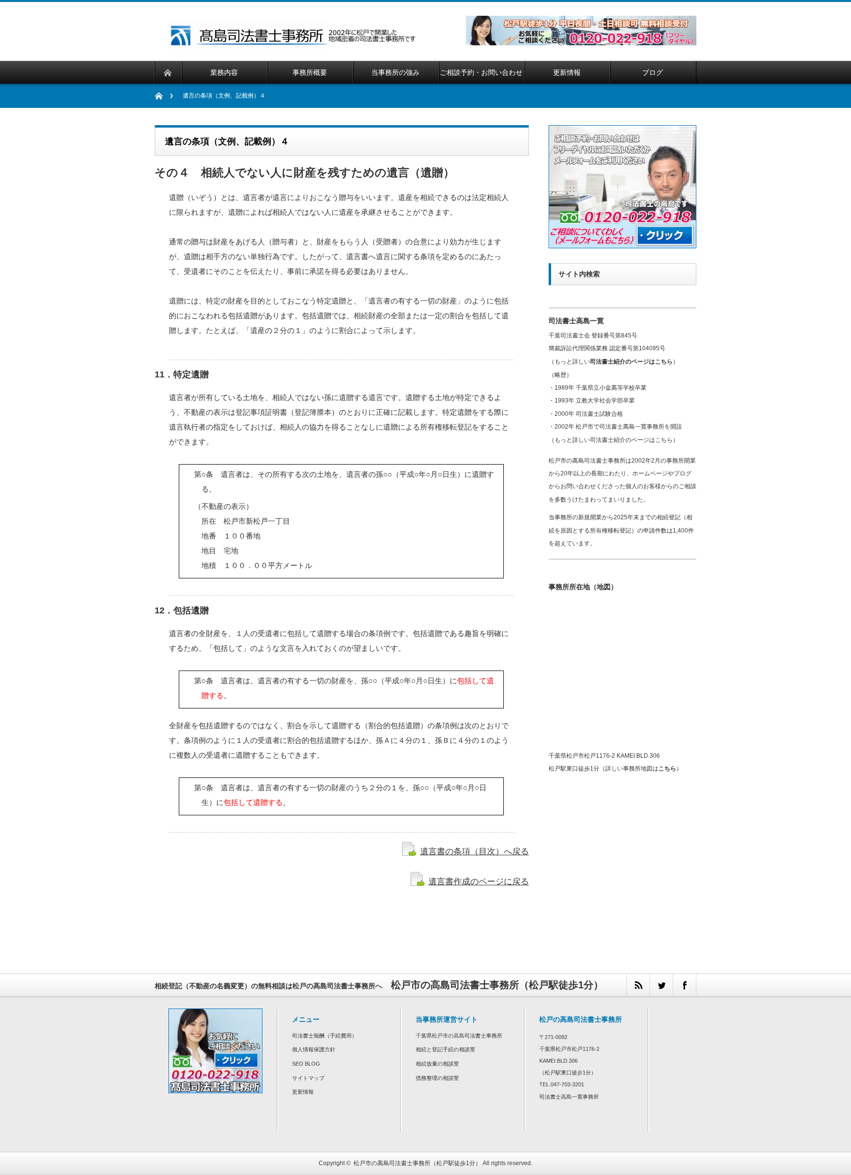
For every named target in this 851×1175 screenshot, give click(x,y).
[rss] (638, 985)
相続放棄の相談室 (437, 1064)
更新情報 (303, 1092)
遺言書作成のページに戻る (478, 881)
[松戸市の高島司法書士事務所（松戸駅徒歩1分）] (294, 45)
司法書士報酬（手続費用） (324, 1036)
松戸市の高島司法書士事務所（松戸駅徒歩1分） (417, 1163)
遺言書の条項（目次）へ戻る (474, 851)
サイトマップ (308, 1078)
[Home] (164, 96)
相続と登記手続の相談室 (445, 1049)
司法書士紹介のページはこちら (631, 361)
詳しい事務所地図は (640, 768)
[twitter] (661, 985)
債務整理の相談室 (437, 1078)
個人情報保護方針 (313, 1049)
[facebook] (684, 985)
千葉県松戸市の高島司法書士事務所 (459, 1036)
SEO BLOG (306, 1064)
